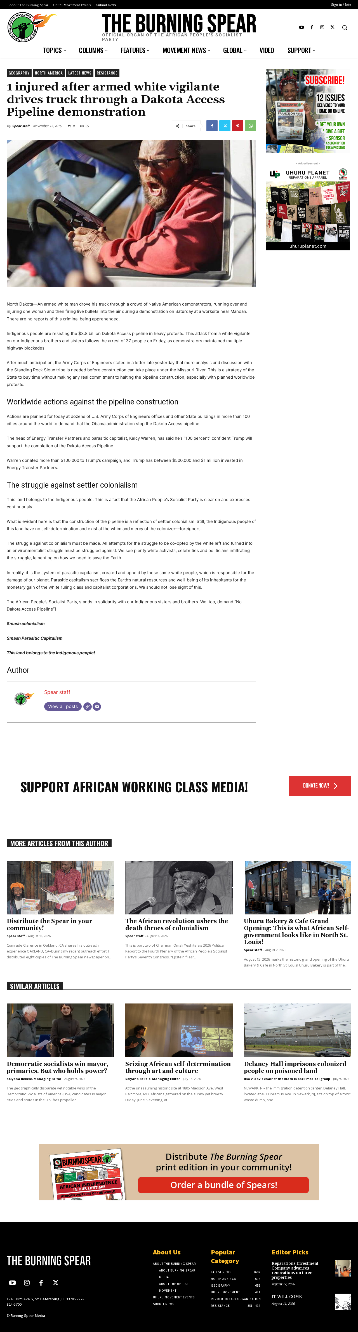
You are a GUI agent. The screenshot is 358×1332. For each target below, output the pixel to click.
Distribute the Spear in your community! (49, 925)
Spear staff (20, 126)
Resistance (107, 73)
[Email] (97, 706)
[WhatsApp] (250, 125)
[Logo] (47, 1261)
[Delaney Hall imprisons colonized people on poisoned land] (297, 1030)
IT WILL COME (287, 1297)
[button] (344, 27)
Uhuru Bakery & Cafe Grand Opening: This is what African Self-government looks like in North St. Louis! (296, 932)
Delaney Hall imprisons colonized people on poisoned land (295, 1068)
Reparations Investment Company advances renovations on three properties (295, 1270)
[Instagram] (322, 27)
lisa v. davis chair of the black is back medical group (287, 1079)
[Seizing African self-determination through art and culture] (179, 1030)
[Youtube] (301, 27)
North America (49, 73)
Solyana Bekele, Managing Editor (34, 1079)
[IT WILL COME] (343, 1302)
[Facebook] (311, 27)
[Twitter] (332, 27)
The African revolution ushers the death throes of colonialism (176, 925)
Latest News (79, 73)
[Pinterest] (237, 125)
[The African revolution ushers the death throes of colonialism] (179, 887)
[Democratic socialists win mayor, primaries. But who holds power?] (60, 1030)
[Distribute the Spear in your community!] (60, 887)
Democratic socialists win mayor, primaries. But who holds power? (58, 1068)
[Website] (87, 706)
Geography (19, 73)
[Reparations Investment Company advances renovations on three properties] (343, 1268)
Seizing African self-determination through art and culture (178, 1068)
